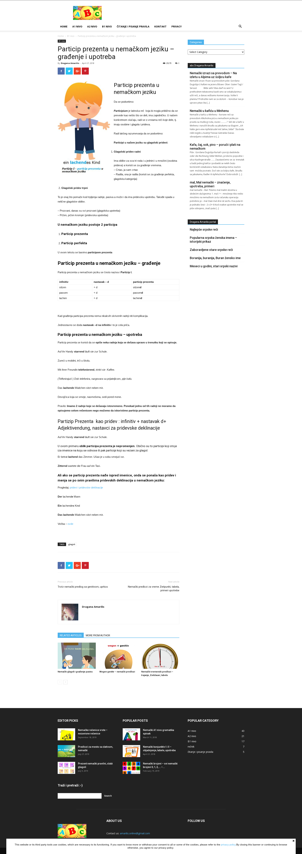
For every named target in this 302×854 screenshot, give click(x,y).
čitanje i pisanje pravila (133, 26)
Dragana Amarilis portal (203, 221)
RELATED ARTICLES (71, 635)
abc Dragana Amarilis (201, 65)
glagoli (71, 544)
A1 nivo (77, 26)
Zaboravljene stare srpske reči (211, 250)
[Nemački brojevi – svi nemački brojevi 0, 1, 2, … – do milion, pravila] (131, 768)
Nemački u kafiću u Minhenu (209, 111)
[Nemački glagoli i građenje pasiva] (77, 656)
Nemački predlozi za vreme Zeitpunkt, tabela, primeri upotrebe (153, 588)
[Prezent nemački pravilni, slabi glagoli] (66, 768)
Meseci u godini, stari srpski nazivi (214, 266)
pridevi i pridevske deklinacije (86, 487)
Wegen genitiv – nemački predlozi (117, 671)
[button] (240, 26)
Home (63, 26)
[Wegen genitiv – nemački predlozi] (118, 656)
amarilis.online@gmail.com (135, 833)
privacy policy (228, 844)
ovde (70, 523)
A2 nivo (92, 26)
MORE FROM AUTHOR (98, 635)
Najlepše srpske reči (204, 229)
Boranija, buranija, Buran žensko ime (215, 258)
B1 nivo (107, 26)
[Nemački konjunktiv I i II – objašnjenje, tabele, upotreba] (131, 751)
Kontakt (160, 26)
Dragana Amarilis (70, 63)
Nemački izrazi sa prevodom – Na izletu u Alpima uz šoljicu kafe (213, 75)
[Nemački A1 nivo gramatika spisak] (131, 734)
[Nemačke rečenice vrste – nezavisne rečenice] (66, 734)
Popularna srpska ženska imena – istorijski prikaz (213, 239)
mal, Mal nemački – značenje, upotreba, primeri (210, 184)
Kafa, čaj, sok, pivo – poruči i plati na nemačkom (215, 146)
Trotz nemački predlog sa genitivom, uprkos (83, 586)
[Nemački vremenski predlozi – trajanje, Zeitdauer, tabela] (160, 656)
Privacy (176, 26)
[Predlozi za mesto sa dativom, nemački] (66, 751)
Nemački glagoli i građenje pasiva (75, 671)
